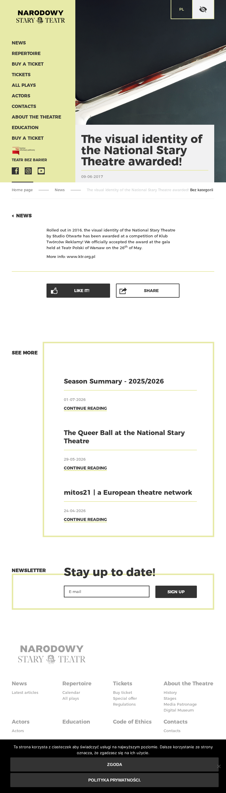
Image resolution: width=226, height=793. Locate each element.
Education (25, 127)
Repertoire (26, 53)
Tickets (21, 74)
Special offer (125, 698)
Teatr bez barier (29, 160)
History (170, 692)
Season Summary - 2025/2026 (114, 381)
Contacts (24, 106)
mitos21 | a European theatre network (128, 493)
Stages (170, 698)
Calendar (71, 692)
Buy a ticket (28, 64)
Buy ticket (122, 692)
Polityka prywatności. (114, 780)
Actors (21, 96)
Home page (22, 190)
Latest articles (25, 692)
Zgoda (114, 764)
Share (151, 290)
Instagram (28, 170)
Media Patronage (180, 704)
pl (181, 9)
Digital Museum (179, 710)
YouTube (41, 170)
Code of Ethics (132, 722)
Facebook (15, 170)
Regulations (124, 704)
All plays (24, 85)
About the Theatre (36, 117)
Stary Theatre (40, 19)
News (19, 43)
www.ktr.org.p (80, 256)
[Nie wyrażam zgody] (219, 766)
